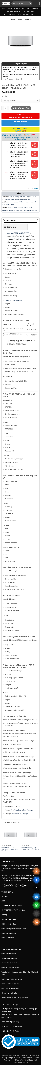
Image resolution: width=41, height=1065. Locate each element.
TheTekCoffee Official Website (22, 810)
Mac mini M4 (27, 19)
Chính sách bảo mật (8, 938)
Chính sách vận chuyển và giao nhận (13, 929)
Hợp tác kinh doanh (8, 919)
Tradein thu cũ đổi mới (9, 963)
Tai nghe (10, 11)
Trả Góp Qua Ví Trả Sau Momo (11, 979)
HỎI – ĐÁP (34, 14)
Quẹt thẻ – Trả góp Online (10, 967)
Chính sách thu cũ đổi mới (10, 984)
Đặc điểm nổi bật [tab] (10, 220)
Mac (23, 8)
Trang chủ (12, 19)
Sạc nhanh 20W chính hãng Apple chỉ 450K (20, 207)
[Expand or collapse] (25, 227)
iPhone (10, 8)
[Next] (39, 841)
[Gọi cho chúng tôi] (17, 885)
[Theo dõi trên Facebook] (3, 885)
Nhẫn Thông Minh (28, 11)
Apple (4, 8)
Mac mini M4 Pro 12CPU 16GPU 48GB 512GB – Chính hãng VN (10, 849)
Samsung (17, 8)
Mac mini (19, 19)
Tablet (28, 8)
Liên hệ (4, 915)
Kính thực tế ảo (9, 14)
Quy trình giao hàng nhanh (10, 988)
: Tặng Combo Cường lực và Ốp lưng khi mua (17, 210)
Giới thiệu (4, 896)
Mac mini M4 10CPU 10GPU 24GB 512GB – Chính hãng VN (30, 848)
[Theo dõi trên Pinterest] (21, 885)
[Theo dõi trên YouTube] (24, 885)
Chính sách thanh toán (8, 933)
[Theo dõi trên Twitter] (10, 885)
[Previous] (1, 841)
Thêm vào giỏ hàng (21, 108)
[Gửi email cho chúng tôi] (14, 885)
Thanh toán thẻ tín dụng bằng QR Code (14, 998)
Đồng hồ (35, 8)
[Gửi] (30, 3)
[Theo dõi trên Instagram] (7, 885)
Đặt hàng (26, 14)
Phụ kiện (17, 11)
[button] (38, 3)
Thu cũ (19, 14)
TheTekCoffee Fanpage (19, 814)
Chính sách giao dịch (8, 924)
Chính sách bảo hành (8, 954)
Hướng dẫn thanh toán (9, 993)
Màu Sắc (4, 96)
